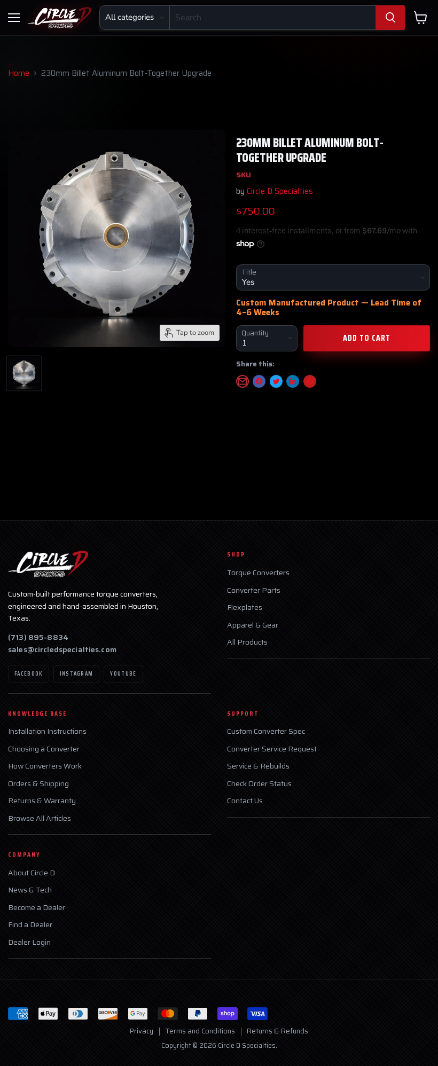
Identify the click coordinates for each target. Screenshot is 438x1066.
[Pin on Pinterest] (309, 381)
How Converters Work (45, 766)
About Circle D (31, 873)
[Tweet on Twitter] (276, 381)
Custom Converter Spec (266, 731)
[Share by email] (242, 381)
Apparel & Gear (252, 625)
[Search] (390, 17)
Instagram (76, 673)
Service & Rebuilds (258, 766)
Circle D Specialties (280, 191)
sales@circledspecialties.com (62, 649)
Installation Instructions (47, 731)
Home (18, 73)
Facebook (28, 673)
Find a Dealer (30, 925)
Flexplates (244, 607)
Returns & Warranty (42, 801)
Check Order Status (259, 784)
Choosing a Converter (44, 749)
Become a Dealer (36, 908)
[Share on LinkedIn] (292, 381)
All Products (247, 642)
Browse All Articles (39, 818)
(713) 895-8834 (38, 637)
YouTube (123, 673)
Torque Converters (258, 573)
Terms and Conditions (200, 1031)
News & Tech (30, 890)
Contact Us (245, 801)
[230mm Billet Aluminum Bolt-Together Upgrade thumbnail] (24, 373)
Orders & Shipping (38, 784)
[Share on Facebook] (259, 381)
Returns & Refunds (277, 1031)
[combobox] (272, 17)
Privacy (141, 1031)
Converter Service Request (272, 749)
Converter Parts (253, 590)
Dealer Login (29, 942)
